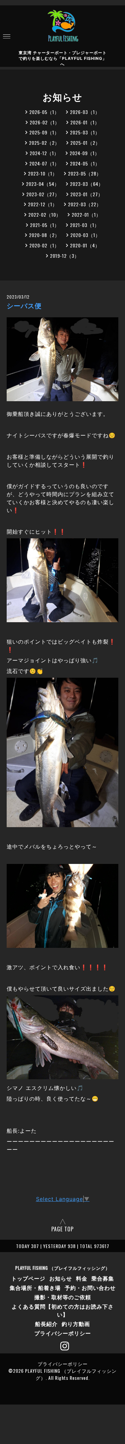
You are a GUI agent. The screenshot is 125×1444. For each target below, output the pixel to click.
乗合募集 (102, 1278)
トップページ (28, 1278)
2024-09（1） (85, 152)
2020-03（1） (85, 234)
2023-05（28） (84, 173)
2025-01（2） (85, 142)
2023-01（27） (86, 194)
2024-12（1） (44, 152)
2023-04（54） (42, 183)
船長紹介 (46, 1324)
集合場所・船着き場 (35, 1288)
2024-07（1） (44, 163)
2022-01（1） (86, 214)
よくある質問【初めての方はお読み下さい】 (63, 1310)
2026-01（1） (85, 122)
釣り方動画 (76, 1324)
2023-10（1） (42, 173)
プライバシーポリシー (62, 1333)
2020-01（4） (85, 245)
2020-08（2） (44, 234)
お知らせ (60, 1278)
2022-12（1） (42, 204)
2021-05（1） (44, 224)
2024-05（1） (85, 163)
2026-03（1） (85, 111)
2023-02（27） (43, 194)
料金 (81, 1278)
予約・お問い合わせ (90, 1288)
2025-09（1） (44, 132)
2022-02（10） (44, 214)
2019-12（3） (64, 255)
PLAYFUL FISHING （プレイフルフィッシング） (62, 1267)
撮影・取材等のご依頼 (62, 1297)
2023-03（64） (86, 183)
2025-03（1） (85, 132)
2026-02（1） (45, 122)
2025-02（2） (44, 142)
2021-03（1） (84, 224)
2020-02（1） (44, 245)
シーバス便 (24, 306)
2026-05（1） (44, 111)
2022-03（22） (84, 204)
